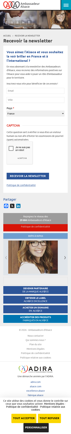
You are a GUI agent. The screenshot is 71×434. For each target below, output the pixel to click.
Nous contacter (36, 335)
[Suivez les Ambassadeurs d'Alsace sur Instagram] (29, 22)
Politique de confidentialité (21, 185)
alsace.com (35, 386)
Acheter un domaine (36, 309)
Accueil (7, 35)
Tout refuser (49, 418)
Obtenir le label (35, 299)
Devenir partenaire (35, 290)
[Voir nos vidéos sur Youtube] (18, 22)
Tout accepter (24, 418)
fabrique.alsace (35, 395)
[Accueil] (21, 5)
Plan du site (35, 344)
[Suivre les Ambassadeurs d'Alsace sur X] (12, 22)
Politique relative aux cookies (35, 357)
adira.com (36, 382)
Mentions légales (35, 349)
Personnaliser (36, 427)
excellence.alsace (35, 390)
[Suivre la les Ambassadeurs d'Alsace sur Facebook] (6, 22)
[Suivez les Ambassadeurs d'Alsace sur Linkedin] (23, 22)
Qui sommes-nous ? (36, 340)
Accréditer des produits (35, 319)
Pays (10, 108)
